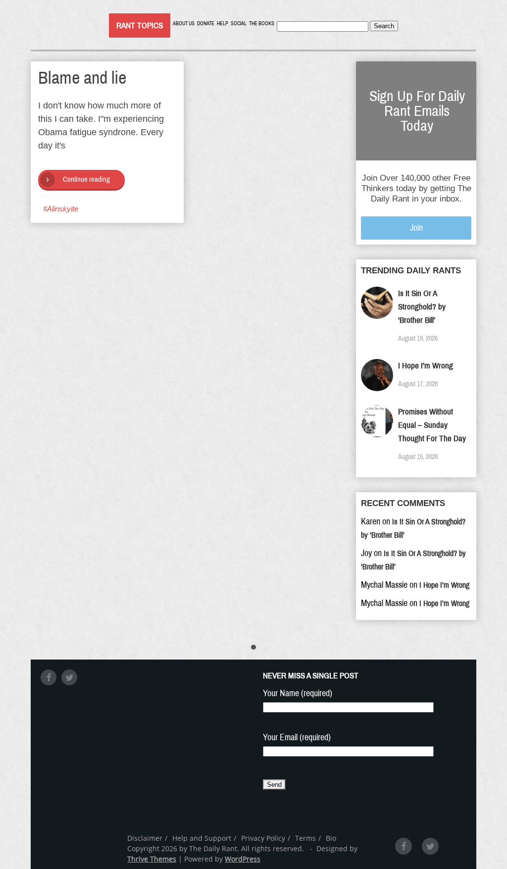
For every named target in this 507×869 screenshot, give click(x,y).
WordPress (242, 859)
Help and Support (201, 838)
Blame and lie (82, 78)
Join (416, 228)
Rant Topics (139, 25)
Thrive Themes (151, 859)
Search (384, 26)
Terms (305, 838)
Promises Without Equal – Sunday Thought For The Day (432, 425)
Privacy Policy (263, 838)
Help (222, 23)
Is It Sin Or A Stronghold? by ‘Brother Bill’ (422, 307)
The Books (261, 23)
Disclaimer (144, 838)
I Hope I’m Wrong (425, 365)
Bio (331, 838)
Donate (205, 23)
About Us (184, 23)
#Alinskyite (60, 208)
